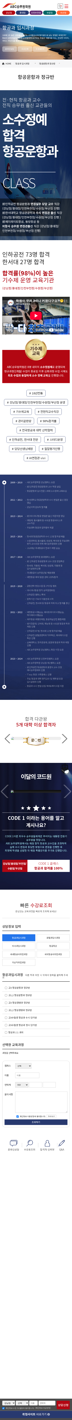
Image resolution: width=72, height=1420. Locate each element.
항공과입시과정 (19, 937)
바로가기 (34, 1414)
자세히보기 (51, 1116)
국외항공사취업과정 (53, 954)
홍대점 (22, 12)
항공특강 (53, 945)
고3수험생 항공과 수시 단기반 (22, 1017)
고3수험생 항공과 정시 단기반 (22, 1025)
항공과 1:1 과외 (15, 1032)
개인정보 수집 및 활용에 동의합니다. (20, 1408)
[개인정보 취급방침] (43, 1408)
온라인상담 (9, 49)
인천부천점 (36, 12)
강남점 (9, 12)
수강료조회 (40, 49)
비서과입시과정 (19, 945)
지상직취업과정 (19, 962)
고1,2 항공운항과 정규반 (20, 995)
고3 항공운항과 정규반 (19, 987)
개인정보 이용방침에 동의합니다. (32, 1116)
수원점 (49, 12)
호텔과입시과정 (53, 937)
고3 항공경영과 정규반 (19, 1002)
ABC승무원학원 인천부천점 (16, 5)
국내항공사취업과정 (18, 954)
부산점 (63, 12)
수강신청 (24, 49)
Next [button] (64, 738)
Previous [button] (7, 738)
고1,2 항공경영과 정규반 (20, 1010)
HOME (8, 63)
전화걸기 (60, 6)
